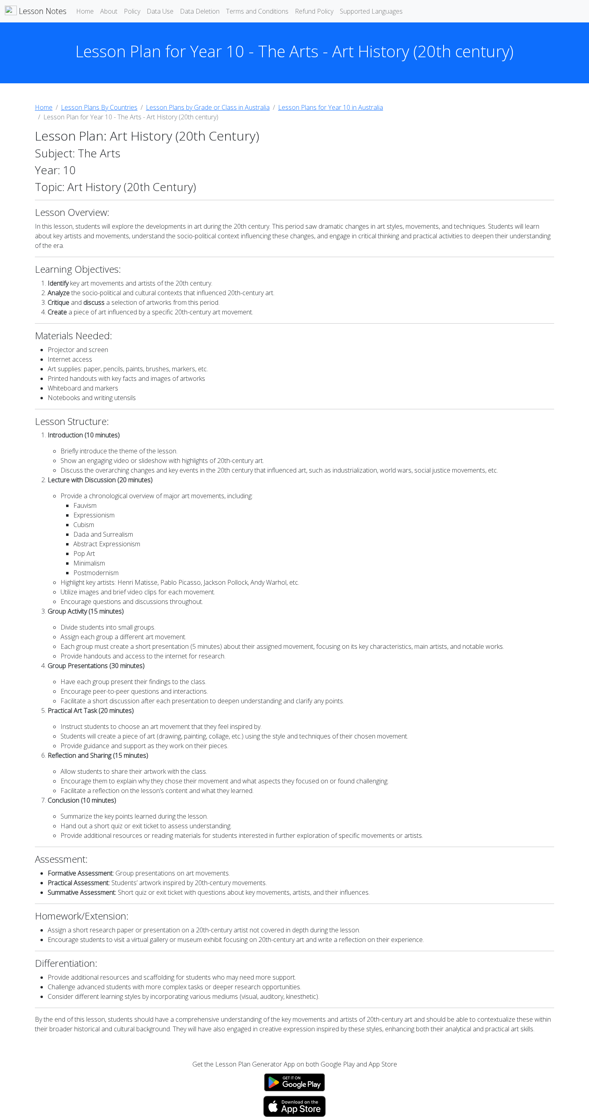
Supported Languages (371, 11)
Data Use (160, 11)
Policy (132, 11)
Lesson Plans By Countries (99, 107)
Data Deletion (200, 11)
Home (85, 11)
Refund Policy (314, 11)
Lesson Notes (42, 11)
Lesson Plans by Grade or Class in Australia (208, 107)
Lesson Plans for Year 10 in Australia (330, 107)
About (108, 11)
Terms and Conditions (257, 11)
